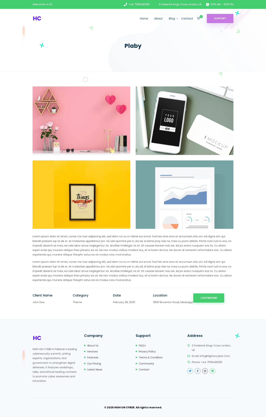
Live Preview (208, 298)
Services (92, 351)
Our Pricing (94, 363)
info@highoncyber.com (215, 356)
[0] (198, 18)
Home (144, 18)
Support (220, 18)
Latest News (94, 369)
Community (146, 363)
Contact (187, 18)
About (158, 18)
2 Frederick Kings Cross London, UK (180, 4)
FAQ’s (142, 345)
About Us (92, 345)
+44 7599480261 (139, 4)
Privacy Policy (147, 351)
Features (92, 357)
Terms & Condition (151, 357)
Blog (172, 18)
